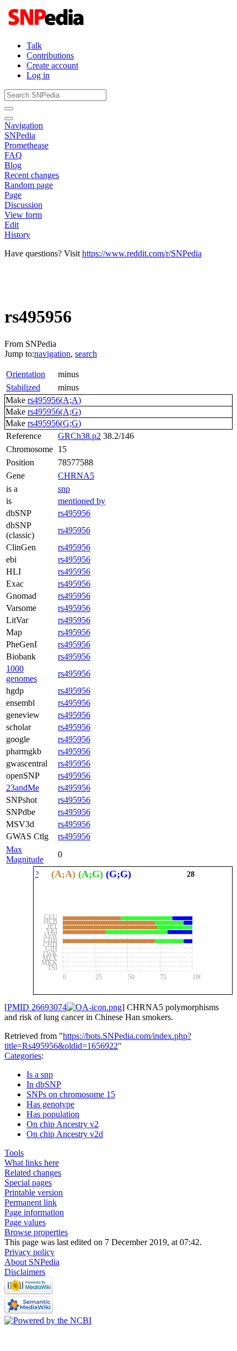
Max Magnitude (25, 854)
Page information (34, 1212)
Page (12, 195)
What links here (31, 1162)
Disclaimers (24, 1272)
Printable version (33, 1192)
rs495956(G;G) (54, 423)
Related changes (32, 1172)
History (17, 234)
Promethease (26, 145)
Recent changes (31, 175)
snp (64, 489)
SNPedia (19, 135)
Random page (28, 185)
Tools (14, 1152)
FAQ (13, 155)
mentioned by (81, 501)
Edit (11, 224)
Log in (38, 75)
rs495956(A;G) (54, 411)
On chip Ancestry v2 (62, 1124)
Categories (22, 1055)
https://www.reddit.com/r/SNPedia (142, 253)
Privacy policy (29, 1252)
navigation (52, 353)
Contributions (50, 55)
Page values (25, 1222)
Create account (52, 65)
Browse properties (36, 1232)
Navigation (23, 125)
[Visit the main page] (47, 26)
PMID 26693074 (37, 1007)
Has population (52, 1114)
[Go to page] (8, 108)
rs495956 (74, 513)
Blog (12, 165)
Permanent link (30, 1202)
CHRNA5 (76, 475)
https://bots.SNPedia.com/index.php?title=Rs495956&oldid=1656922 (97, 1040)
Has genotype (50, 1104)
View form (23, 214)
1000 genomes (21, 673)
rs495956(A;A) (54, 400)
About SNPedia (32, 1262)
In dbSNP (43, 1084)
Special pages (28, 1182)
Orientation (25, 374)
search (86, 353)
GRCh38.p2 (79, 436)
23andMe (22, 787)
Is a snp (39, 1074)
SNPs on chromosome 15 (70, 1094)
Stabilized (23, 387)
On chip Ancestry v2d (64, 1134)
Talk (34, 45)
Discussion (23, 205)
